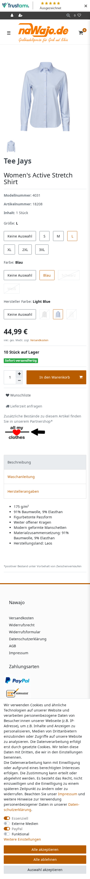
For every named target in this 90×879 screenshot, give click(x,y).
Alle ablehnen (45, 859)
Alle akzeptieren (45, 849)
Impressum (18, 652)
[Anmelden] (12, 15)
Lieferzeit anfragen (25, 406)
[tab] (45, 462)
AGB (12, 645)
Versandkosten (39, 340)
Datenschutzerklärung (27, 639)
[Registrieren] (21, 15)
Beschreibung (19, 462)
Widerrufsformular (24, 632)
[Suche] (68, 15)
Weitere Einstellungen (22, 839)
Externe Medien (25, 823)
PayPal (17, 828)
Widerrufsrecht (21, 625)
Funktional (20, 834)
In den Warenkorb (55, 377)
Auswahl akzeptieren (45, 869)
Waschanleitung (21, 476)
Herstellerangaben (23, 491)
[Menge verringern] (19, 380)
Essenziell (20, 818)
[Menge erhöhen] (19, 373)
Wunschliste (20, 395)
